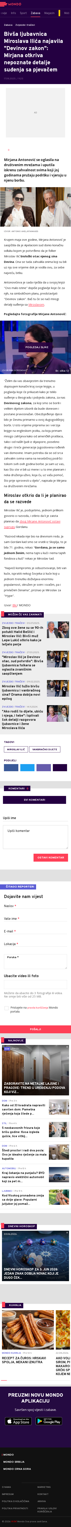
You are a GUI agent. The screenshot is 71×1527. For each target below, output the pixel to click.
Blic (14, 605)
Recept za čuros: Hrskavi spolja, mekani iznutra (24, 1360)
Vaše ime (11, 919)
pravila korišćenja (38, 1008)
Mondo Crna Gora (17, 1469)
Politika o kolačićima (15, 1501)
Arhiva (41, 1501)
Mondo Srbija (13, 1462)
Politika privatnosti (15, 1508)
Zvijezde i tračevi (25, 25)
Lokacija (11, 944)
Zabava (8, 25)
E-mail (10, 931)
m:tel (14, 1521)
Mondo (8, 1455)
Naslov (10, 906)
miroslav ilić (16, 749)
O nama (6, 1487)
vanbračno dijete (44, 749)
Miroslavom (36, 304)
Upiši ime (9, 818)
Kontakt (43, 1494)
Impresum (8, 1494)
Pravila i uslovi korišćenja (47, 1510)
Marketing (44, 1487)
